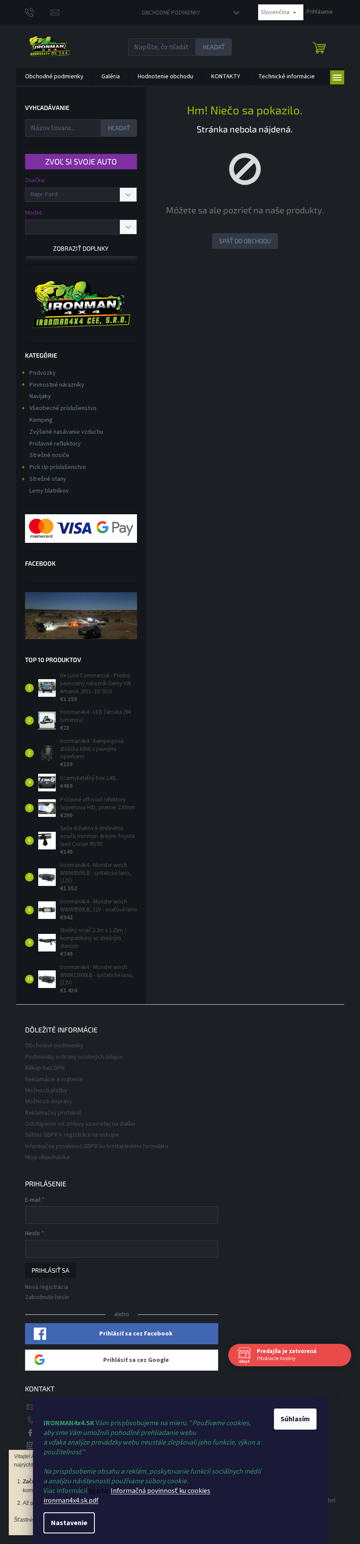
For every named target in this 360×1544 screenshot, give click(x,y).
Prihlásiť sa (50, 1270)
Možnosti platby (46, 1090)
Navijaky (40, 396)
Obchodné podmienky (171, 13)
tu (92, 1491)
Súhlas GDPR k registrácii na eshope (72, 1135)
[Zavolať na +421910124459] (38, 12)
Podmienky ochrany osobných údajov (74, 1057)
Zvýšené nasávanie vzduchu (66, 432)
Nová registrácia (46, 1287)
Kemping (41, 420)
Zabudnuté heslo (47, 1297)
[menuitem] (54, 76)
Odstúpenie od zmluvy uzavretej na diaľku (80, 1124)
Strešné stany (47, 479)
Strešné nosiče (49, 455)
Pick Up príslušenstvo (57, 467)
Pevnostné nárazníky (56, 385)
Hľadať (214, 47)
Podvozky (42, 373)
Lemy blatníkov (49, 491)
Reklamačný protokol (53, 1113)
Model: (34, 213)
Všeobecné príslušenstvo (63, 408)
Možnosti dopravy (48, 1101)
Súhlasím (295, 1419)
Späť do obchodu (245, 241)
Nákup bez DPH (45, 1068)
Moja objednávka (47, 1157)
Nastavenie (69, 1523)
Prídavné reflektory (55, 443)
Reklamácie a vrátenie (54, 1079)
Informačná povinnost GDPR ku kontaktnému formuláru (96, 1146)
